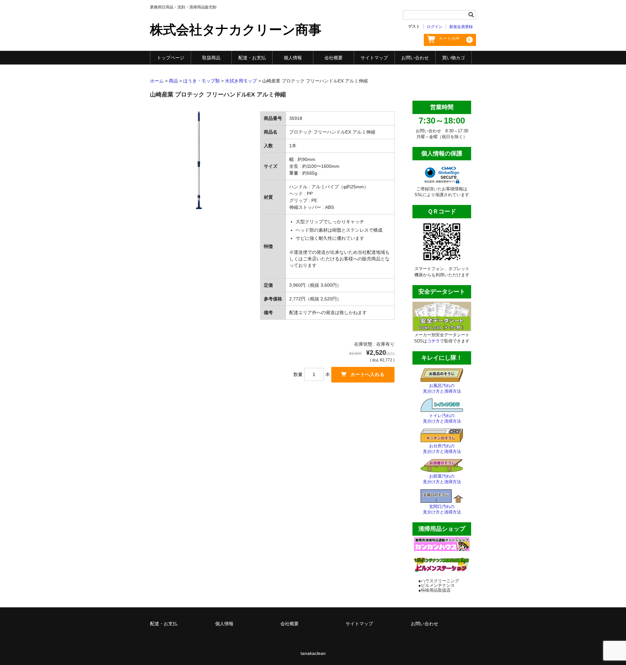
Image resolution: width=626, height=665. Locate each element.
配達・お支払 (252, 57)
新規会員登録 (461, 26)
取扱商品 (211, 57)
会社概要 (333, 57)
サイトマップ (374, 57)
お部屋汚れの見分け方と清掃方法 (442, 479)
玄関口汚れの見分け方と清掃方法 (442, 509)
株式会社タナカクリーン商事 (235, 29)
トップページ (170, 57)
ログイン (434, 26)
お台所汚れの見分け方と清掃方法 (442, 448)
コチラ (433, 341)
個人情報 (292, 57)
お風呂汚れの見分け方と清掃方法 (442, 388)
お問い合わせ (415, 57)
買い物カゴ (453, 57)
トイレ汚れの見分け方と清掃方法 (442, 418)
